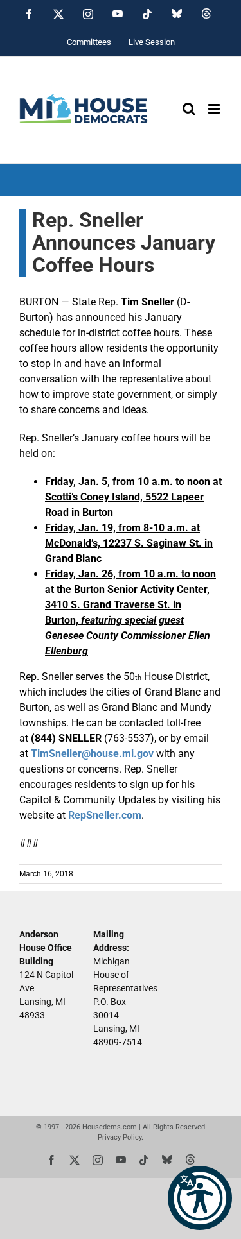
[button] (200, 1198)
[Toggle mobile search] (189, 108)
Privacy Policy (119, 1137)
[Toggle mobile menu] (215, 108)
